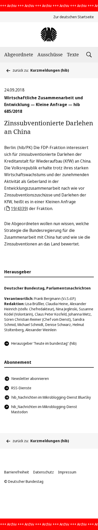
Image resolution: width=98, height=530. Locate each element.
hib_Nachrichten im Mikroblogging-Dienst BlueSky (51, 397)
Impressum (67, 472)
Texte (73, 54)
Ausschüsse (50, 54)
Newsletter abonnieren (30, 378)
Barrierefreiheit (16, 472)
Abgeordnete (18, 54)
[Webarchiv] (49, 34)
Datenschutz (43, 472)
